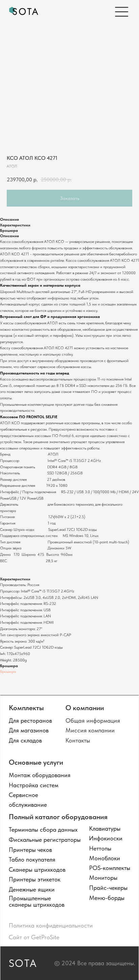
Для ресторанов (30, 720)
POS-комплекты (109, 867)
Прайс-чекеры (108, 887)
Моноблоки (104, 858)
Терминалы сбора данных (43, 829)
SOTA (23, 963)
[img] (24, 11)
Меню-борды (106, 897)
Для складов (25, 740)
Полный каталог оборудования (58, 816)
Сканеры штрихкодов (37, 869)
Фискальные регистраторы (45, 839)
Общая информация (92, 720)
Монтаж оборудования (40, 774)
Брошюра (8, 671)
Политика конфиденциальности (51, 925)
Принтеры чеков (30, 849)
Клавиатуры (104, 828)
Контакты (77, 740)
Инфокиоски (105, 838)
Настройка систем (33, 785)
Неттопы (100, 848)
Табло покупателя (32, 859)
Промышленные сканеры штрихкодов (36, 901)
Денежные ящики (32, 889)
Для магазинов (29, 730)
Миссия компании (90, 730)
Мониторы (103, 877)
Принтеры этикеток (34, 879)
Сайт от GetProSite (34, 937)
